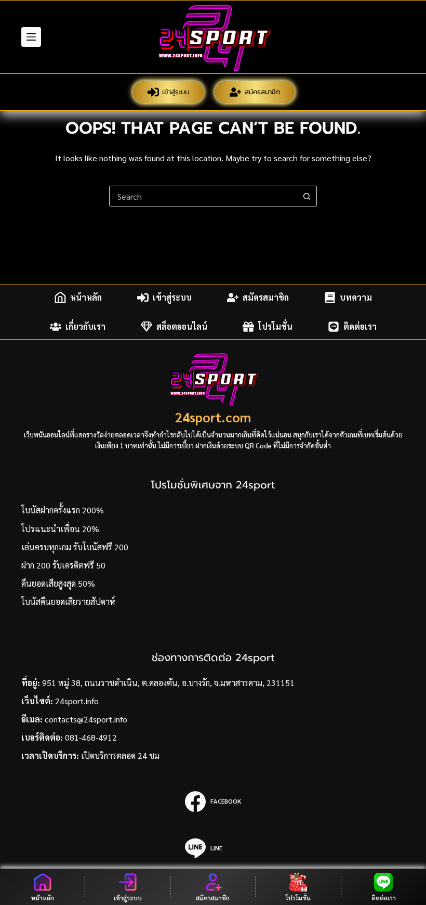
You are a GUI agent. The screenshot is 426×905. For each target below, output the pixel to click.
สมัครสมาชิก (262, 92)
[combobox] (203, 196)
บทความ (356, 297)
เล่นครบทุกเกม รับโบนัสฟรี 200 (74, 546)
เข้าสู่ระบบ (175, 92)
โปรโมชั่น (275, 326)
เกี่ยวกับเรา (85, 326)
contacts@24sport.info (86, 719)
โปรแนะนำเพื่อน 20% (60, 528)
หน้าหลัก (86, 297)
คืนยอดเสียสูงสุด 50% (58, 583)
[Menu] (31, 37)
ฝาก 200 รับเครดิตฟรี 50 (63, 565)
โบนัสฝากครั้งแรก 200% (62, 510)
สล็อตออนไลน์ (181, 326)
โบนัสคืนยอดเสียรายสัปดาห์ (68, 601)
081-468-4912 (91, 737)
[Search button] (306, 196)
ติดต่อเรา (360, 326)
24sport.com (213, 416)
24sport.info (77, 700)
